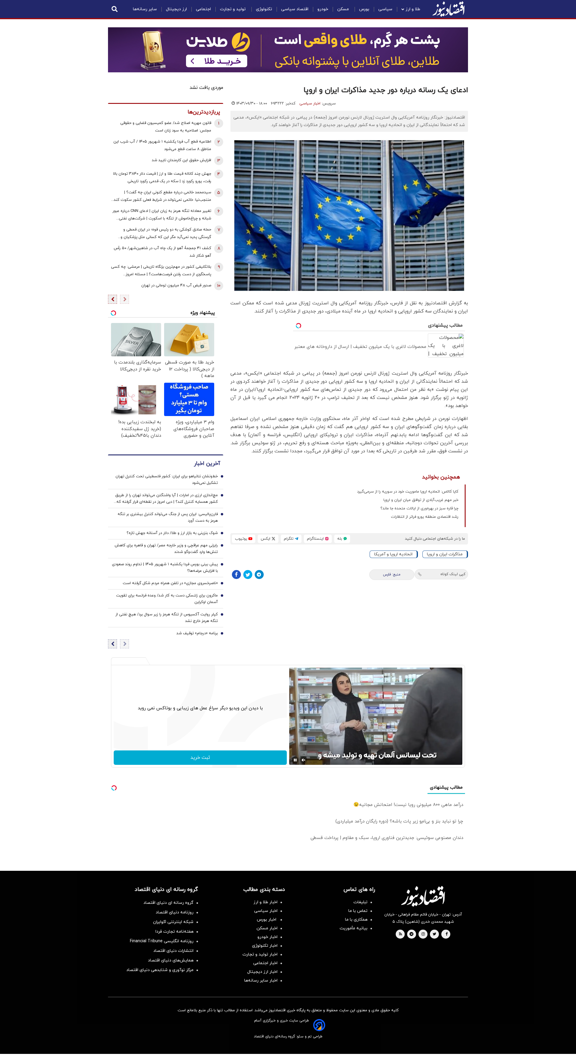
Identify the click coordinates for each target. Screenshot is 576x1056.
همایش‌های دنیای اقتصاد (171, 960)
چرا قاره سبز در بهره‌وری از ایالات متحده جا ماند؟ (419, 508)
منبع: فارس (391, 574)
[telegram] (411, 934)
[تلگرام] (259, 574)
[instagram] (423, 934)
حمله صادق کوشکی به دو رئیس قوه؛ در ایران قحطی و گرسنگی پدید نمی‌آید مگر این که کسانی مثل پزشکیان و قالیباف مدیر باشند (166, 234)
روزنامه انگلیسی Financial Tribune (162, 941)
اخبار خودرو (267, 937)
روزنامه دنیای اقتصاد (175, 912)
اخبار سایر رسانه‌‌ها (261, 980)
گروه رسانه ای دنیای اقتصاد (168, 903)
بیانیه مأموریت (354, 928)
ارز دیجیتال (176, 9)
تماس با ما (358, 911)
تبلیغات (360, 902)
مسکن (343, 9)
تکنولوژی (264, 9)
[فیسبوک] (236, 574)
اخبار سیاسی (309, 103)
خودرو (322, 9)
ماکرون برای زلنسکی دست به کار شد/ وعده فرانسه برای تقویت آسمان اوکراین (167, 599)
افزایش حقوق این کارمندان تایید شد (181, 160)
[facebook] (447, 934)
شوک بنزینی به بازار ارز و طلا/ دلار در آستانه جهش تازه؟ (172, 533)
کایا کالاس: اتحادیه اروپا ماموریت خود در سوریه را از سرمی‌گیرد (407, 491)
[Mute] (303, 760)
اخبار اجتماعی (265, 963)
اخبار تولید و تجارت (260, 954)
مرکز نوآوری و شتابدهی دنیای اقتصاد (160, 970)
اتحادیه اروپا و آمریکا (393, 554)
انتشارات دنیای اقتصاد (173, 951)
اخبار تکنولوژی (265, 946)
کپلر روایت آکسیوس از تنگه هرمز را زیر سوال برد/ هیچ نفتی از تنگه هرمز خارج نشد (167, 618)
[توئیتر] (247, 574)
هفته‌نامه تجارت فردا (174, 931)
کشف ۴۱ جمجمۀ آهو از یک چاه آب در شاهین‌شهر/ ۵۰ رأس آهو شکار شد (162, 252)
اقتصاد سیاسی (294, 9)
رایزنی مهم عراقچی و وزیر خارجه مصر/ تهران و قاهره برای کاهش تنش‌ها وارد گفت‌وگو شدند (166, 549)
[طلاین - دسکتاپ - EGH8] (288, 49)
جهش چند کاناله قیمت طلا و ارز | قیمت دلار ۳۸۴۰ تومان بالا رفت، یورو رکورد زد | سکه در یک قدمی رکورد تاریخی (162, 177)
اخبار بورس (267, 919)
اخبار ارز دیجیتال (262, 972)
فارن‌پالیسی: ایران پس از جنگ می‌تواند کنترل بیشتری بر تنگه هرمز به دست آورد (168, 517)
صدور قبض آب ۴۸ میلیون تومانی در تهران (176, 285)
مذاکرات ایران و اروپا (445, 554)
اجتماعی (203, 9)
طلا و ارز (413, 9)
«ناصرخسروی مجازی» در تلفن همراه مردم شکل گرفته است (170, 583)
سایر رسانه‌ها (145, 9)
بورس (364, 9)
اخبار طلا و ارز (266, 902)
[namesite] (448, 9)
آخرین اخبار (207, 463)
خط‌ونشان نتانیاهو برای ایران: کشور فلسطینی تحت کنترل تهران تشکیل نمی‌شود (167, 480)
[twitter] (434, 934)
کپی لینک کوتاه (452, 574)
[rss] (400, 934)
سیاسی (385, 9)
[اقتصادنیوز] (423, 896)
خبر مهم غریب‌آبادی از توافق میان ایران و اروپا (420, 500)
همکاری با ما (356, 919)
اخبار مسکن (267, 928)
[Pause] (295, 760)
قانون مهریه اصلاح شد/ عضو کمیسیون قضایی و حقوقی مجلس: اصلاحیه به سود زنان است (165, 126)
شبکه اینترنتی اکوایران (173, 922)
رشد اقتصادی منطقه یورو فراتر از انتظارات (424, 517)
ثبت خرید (200, 757)
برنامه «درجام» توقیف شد (197, 633)
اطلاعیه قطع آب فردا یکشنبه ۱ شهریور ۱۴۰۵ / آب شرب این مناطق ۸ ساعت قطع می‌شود (162, 145)
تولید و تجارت (233, 9)
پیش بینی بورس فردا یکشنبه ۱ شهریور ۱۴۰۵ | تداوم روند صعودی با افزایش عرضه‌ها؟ (165, 568)
